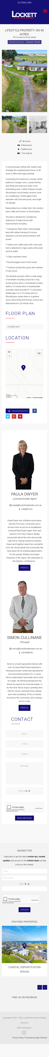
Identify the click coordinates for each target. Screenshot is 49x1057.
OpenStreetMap (38, 397)
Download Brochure (19, 411)
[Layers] (39, 353)
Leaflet (28, 397)
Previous (5, 81)
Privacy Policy (18, 1038)
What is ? (24, 884)
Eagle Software (41, 1038)
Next (43, 81)
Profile (24, 568)
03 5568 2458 (24, 2)
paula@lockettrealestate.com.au (27, 505)
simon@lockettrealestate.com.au (27, 648)
